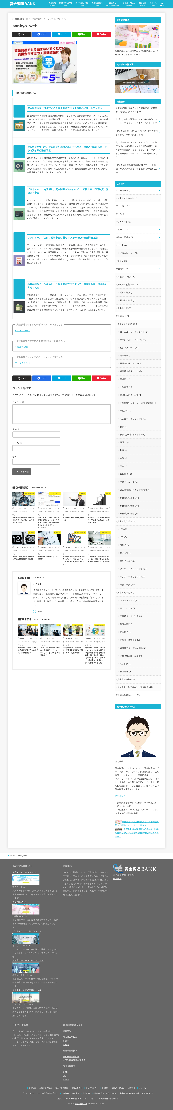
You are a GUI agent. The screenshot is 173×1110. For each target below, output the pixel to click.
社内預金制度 (128, 300)
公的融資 (126, 387)
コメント (18, 402)
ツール (120, 214)
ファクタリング (22, 363)
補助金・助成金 (124, 237)
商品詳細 (126, 355)
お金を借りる (123, 190)
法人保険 (126, 664)
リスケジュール (129, 482)
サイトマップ (90, 1099)
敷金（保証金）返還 (131, 656)
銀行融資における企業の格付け (136, 490)
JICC (65, 1072)
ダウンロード (123, 206)
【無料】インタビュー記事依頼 (68, 1099)
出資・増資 (127, 585)
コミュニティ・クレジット (134, 332)
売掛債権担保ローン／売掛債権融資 (138, 403)
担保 (123, 450)
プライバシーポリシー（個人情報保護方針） (40, 1093)
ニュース (122, 230)
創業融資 (131, 1088)
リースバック (128, 608)
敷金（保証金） (92, 1088)
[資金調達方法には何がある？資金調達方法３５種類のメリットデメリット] (137, 36)
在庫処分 (126, 632)
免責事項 (75, 1093)
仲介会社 (126, 553)
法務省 (66, 1045)
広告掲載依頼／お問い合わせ (105, 1093)
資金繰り (122, 269)
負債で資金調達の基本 (132, 435)
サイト (15, 456)
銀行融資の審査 (129, 506)
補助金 (122, 261)
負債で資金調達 (127, 324)
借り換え (126, 379)
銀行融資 (126, 474)
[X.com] (37, 611)
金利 (123, 458)
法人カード (124, 222)
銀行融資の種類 (129, 513)
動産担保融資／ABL (131, 395)
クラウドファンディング (133, 569)
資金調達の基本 (126, 679)
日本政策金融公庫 (71, 1056)
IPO (123, 537)
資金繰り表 (124, 308)
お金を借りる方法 (127, 198)
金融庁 (66, 1041)
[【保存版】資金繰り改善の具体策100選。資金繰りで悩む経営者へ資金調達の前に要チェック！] (137, 81)
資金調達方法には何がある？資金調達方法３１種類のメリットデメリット (66, 108)
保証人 (124, 442)
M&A (124, 545)
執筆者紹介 (120, 796)
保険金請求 (127, 624)
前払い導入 (127, 292)
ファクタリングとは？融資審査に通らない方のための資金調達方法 (63, 237)
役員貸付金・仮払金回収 (133, 648)
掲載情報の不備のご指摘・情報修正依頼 (136, 1093)
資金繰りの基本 (126, 277)
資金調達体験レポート (128, 695)
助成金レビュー (129, 253)
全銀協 (66, 1079)
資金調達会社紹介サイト (109, 1099)
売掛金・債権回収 (130, 640)
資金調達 (122, 316)
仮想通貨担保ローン (131, 371)
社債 (123, 427)
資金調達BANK (22, 4)
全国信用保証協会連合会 (74, 1060)
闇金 (123, 466)
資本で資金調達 (126, 521)
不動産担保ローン (23, 347)
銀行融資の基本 (129, 498)
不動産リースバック (131, 616)
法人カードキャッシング (133, 419)
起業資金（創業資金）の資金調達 (135, 687)
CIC (64, 1076)
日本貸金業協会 (70, 1037)
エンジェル (127, 561)
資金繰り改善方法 (127, 284)
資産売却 (126, 671)
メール (17, 443)
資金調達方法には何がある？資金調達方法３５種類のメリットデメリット (137, 53)
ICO (123, 529)
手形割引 (126, 411)
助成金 (122, 245)
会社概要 (117, 879)
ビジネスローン (22, 330)
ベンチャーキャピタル (132, 577)
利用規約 (65, 1093)
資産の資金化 (125, 592)
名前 (16, 429)
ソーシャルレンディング (133, 340)
